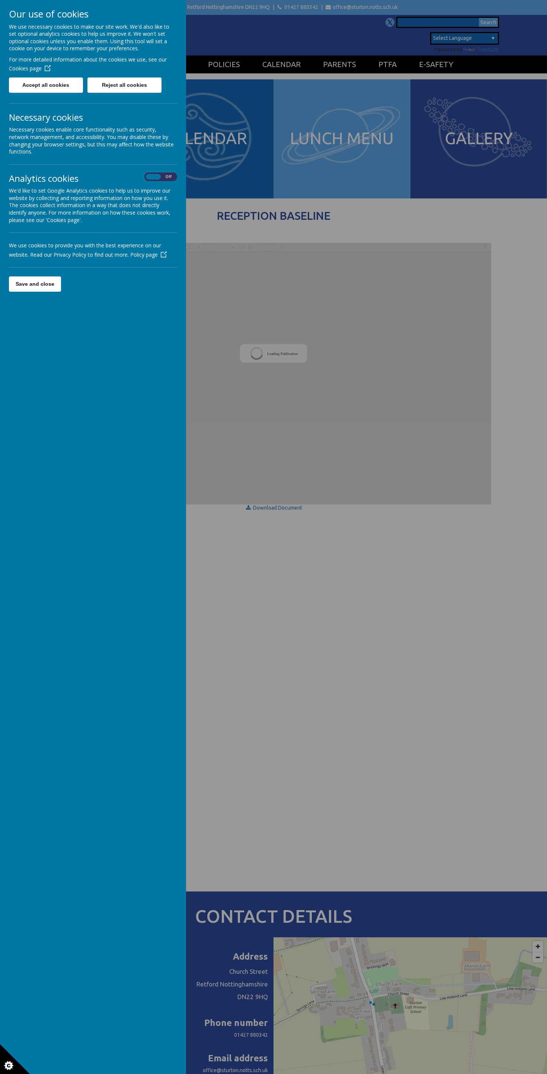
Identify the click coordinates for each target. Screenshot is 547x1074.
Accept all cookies (45, 85)
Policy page (144, 254)
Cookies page (25, 68)
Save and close (35, 284)
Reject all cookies (124, 85)
